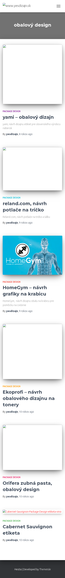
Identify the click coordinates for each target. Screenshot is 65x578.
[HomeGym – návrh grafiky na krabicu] (32, 255)
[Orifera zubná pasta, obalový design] (32, 447)
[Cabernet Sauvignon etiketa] (32, 512)
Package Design (11, 111)
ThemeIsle (45, 569)
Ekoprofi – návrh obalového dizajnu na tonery (29, 398)
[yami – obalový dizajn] (32, 74)
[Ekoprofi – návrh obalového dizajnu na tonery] (32, 351)
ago (25, 134)
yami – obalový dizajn (28, 117)
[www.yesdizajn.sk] (18, 6)
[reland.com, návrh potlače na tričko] (32, 169)
